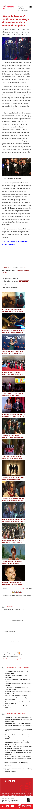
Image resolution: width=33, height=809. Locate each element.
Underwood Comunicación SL (10, 801)
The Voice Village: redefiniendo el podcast (16, 695)
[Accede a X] (2, 806)
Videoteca (9, 607)
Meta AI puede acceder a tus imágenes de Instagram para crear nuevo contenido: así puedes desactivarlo (18, 764)
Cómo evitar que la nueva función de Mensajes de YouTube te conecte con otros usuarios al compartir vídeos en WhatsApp (18, 769)
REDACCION (7, 267)
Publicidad (22, 793)
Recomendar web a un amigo (10, 656)
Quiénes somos (15, 793)
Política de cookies (5, 793)
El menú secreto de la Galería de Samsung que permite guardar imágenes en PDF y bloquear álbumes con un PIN (17, 742)
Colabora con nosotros (8, 795)
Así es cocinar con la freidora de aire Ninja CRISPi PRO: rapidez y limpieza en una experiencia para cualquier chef (18, 752)
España (20, 6)
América (21, 8)
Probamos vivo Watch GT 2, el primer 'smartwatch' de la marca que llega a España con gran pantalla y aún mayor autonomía (18, 758)
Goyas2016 (19, 270)
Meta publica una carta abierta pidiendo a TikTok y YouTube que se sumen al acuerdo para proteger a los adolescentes (18, 719)
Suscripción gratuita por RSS (11, 653)
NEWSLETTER (24, 281)
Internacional (23, 10)
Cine (25, 267)
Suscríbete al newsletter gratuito (12, 659)
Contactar (29, 795)
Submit (23, 588)
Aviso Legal (29, 793)
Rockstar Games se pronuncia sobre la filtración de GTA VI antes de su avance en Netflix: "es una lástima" (18, 731)
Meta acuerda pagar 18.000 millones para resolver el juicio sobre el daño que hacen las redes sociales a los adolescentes (18, 725)
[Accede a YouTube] (12, 806)
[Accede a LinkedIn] (7, 806)
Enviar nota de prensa (20, 795)
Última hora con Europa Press (15, 714)
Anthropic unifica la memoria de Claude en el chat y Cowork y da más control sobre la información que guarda (18, 736)
